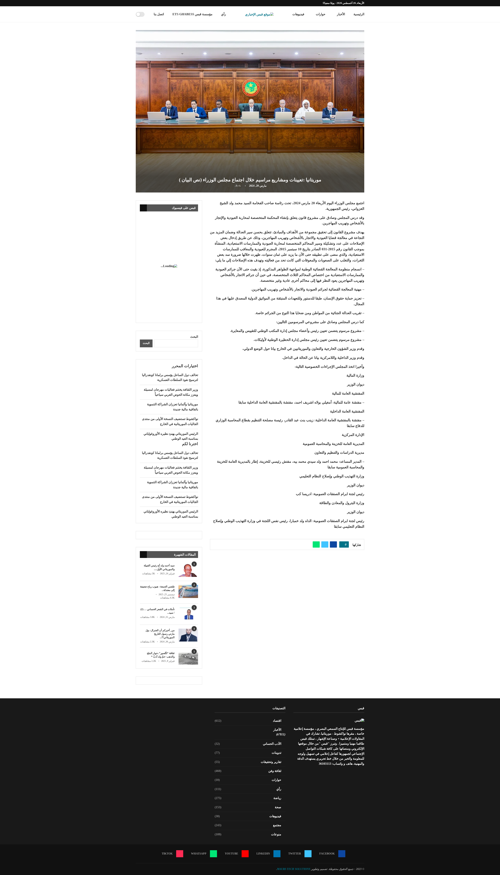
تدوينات (248, 752)
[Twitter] (155, 3)
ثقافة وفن (248, 771)
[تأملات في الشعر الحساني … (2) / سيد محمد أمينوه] (188, 614)
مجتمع (248, 825)
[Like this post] (343, 544)
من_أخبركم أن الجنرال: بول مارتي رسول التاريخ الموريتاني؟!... (160, 634)
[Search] (149, 14)
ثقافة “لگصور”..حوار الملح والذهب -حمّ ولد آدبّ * (161, 655)
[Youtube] (146, 3)
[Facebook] (159, 3)
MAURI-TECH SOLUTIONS (293, 869)
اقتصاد (248, 720)
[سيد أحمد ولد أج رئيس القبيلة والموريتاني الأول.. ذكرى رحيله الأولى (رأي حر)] (188, 570)
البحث (194, 336)
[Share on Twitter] (324, 544)
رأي (223, 14)
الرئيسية (359, 14)
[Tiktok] (137, 3)
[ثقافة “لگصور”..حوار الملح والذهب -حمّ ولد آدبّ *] (188, 658)
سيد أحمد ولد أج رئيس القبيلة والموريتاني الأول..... (159, 567)
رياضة (248, 798)
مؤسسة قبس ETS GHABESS (192, 14)
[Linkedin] (150, 3)
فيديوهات (298, 14)
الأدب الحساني (248, 743)
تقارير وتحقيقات (248, 762)
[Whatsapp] (141, 3)
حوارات (320, 14)
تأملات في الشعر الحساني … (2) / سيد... (157, 611)
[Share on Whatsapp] (316, 544)
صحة (248, 807)
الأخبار (341, 14)
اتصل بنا (159, 14)
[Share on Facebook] (333, 544)
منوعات (248, 834)
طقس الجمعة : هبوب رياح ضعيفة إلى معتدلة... (157, 588)
